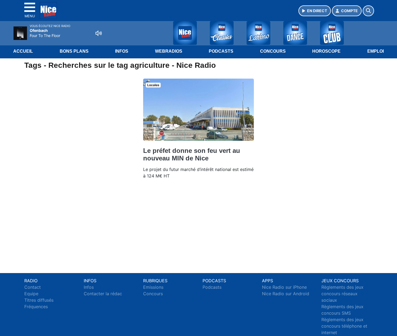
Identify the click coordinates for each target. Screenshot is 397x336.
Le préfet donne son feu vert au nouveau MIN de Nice (191, 154)
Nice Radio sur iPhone (284, 287)
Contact (32, 287)
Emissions (153, 287)
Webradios (168, 51)
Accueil (23, 51)
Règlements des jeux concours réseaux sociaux (342, 293)
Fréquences (36, 306)
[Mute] (99, 33)
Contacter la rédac (103, 293)
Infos (121, 51)
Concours (273, 51)
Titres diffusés (38, 300)
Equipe (31, 293)
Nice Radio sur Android (285, 293)
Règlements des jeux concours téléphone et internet (344, 326)
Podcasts (221, 51)
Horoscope (326, 51)
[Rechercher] (368, 10)
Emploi (375, 51)
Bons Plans (74, 51)
